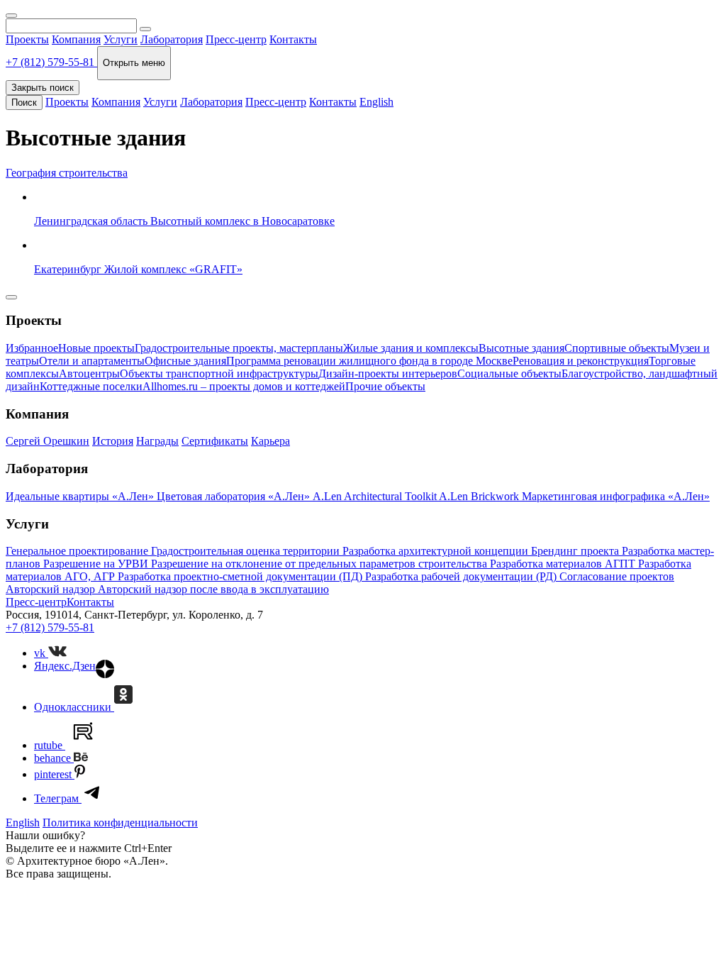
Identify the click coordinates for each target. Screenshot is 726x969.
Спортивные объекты (616, 348)
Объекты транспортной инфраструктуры (219, 373)
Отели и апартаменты (92, 361)
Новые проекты (96, 348)
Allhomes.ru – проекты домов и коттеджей (244, 386)
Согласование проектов (616, 576)
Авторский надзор (52, 589)
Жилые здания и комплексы (411, 348)
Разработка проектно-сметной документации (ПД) (241, 576)
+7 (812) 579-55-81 (50, 627)
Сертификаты (215, 441)
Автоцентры (89, 373)
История (112, 441)
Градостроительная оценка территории (246, 551)
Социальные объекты (509, 373)
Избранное (32, 348)
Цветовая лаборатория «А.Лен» (235, 496)
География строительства (67, 173)
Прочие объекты (385, 386)
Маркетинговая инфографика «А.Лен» (616, 496)
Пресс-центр (236, 39)
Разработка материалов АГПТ (564, 564)
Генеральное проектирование (78, 551)
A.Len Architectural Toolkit (376, 496)
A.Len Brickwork (480, 496)
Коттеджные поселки (91, 386)
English (376, 102)
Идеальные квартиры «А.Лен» (81, 496)
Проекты (27, 39)
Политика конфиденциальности (120, 822)
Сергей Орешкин (47, 441)
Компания (76, 39)
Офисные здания (185, 361)
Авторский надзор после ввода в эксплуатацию (213, 589)
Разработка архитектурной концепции (436, 551)
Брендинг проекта (576, 551)
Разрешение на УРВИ (97, 564)
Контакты (293, 39)
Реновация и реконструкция (581, 361)
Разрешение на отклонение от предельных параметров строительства (320, 564)
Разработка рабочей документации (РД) (462, 576)
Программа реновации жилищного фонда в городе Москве (369, 361)
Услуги (121, 39)
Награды (157, 441)
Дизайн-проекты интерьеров (387, 373)
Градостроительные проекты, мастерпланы (239, 348)
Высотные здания (521, 348)
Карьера (270, 441)
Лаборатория (171, 39)
